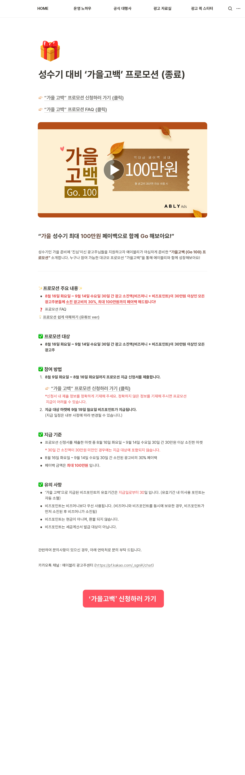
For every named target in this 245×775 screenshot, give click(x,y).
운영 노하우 (82, 8)
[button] (230, 8)
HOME (42, 8)
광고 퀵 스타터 (202, 8)
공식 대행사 (122, 8)
